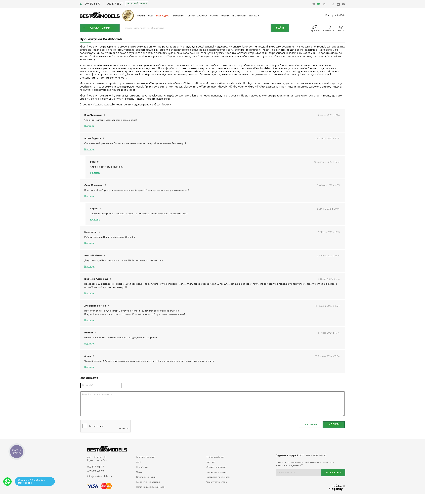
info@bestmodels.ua (99, 476)
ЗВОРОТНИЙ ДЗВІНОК (137, 4)
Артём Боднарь (92, 138)
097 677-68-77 (95, 467)
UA (318, 4)
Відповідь (89, 126)
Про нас (210, 462)
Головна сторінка (145, 457)
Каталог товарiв (100, 28)
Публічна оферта (215, 457)
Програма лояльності (218, 477)
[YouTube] (343, 4)
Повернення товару (216, 472)
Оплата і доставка (216, 467)
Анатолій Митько (93, 255)
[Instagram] (338, 4)
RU (313, 4)
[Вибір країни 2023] (128, 21)
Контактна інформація (148, 482)
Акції (138, 462)
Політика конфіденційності (150, 487)
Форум (139, 472)
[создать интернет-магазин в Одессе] (337, 487)
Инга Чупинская (93, 115)
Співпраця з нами (146, 477)
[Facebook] (333, 4)
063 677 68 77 (115, 4)
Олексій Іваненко (93, 185)
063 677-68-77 (95, 471)
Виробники (142, 467)
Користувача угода (216, 482)
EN (324, 4)
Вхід (342, 15)
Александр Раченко (95, 306)
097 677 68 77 (92, 4)
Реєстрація (332, 15)
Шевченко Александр (96, 279)
